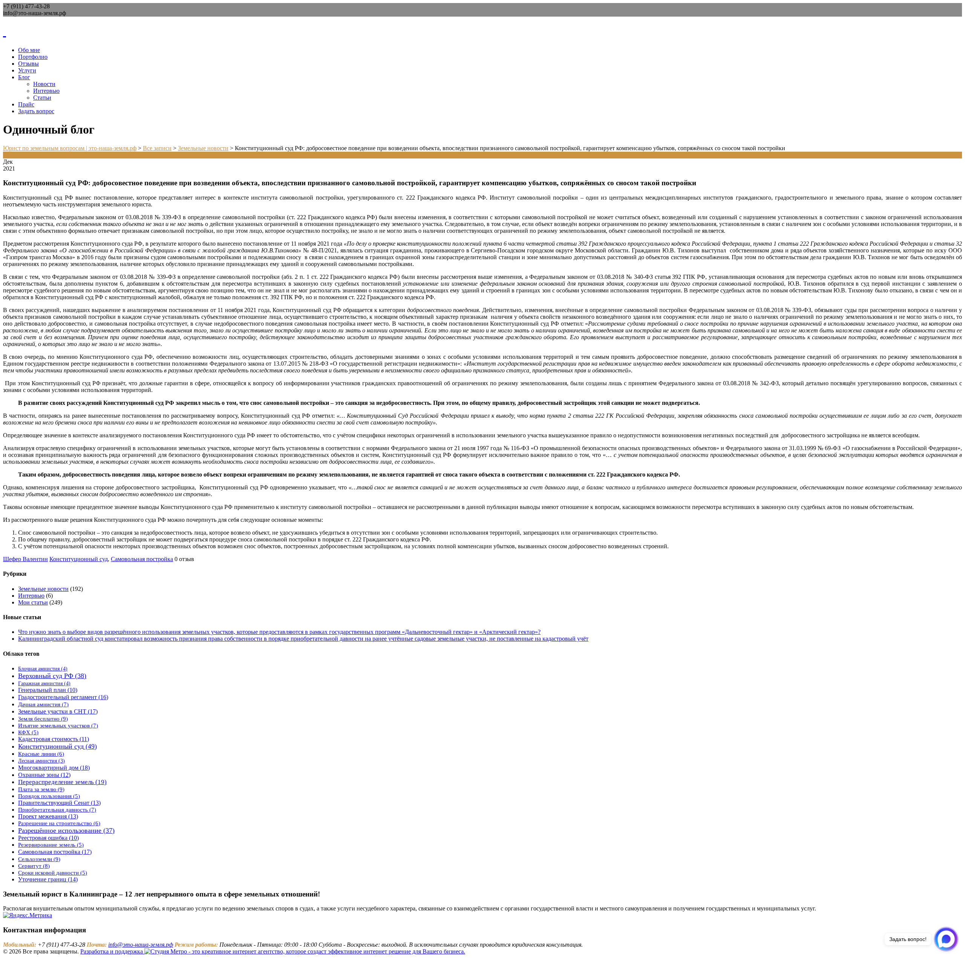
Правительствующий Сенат (59, 803)
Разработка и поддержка (112, 951)
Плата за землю (41, 789)
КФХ (28, 732)
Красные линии (41, 754)
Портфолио (32, 57)
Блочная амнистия (42, 669)
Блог (24, 77)
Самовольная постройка (142, 559)
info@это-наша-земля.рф (140, 944)
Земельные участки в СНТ (58, 711)
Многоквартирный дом (54, 767)
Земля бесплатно (43, 718)
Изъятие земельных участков (58, 726)
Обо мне (29, 50)
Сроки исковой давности (52, 873)
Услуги (27, 70)
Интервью (46, 91)
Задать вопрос (36, 111)
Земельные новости (43, 589)
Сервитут (34, 866)
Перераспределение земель (62, 782)
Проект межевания (48, 816)
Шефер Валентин (25, 559)
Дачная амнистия (43, 704)
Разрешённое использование (66, 830)
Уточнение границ (48, 879)
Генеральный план (47, 690)
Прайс (26, 104)
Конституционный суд (78, 559)
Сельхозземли (39, 859)
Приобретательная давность (57, 810)
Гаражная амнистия (44, 683)
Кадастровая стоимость (53, 739)
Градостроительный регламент (63, 697)
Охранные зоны (44, 775)
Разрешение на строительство (59, 823)
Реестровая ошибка (48, 838)
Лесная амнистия (41, 761)
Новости (44, 84)
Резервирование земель (51, 845)
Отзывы (28, 63)
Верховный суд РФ (52, 676)
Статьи (42, 97)
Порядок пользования (49, 796)
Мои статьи (33, 602)
